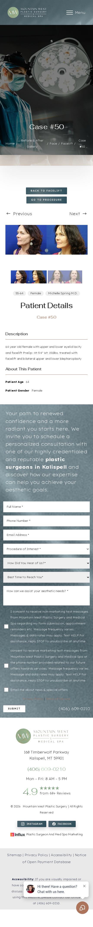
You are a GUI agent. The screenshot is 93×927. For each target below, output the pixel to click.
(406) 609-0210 (74, 708)
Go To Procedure (46, 199)
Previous (21, 213)
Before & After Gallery (32, 143)
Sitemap (14, 855)
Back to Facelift (46, 190)
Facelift (67, 143)
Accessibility (61, 855)
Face (53, 143)
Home (10, 143)
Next (75, 213)
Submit (14, 708)
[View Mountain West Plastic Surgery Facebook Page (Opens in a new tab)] (62, 824)
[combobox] (46, 549)
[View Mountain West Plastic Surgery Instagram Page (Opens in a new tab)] (31, 824)
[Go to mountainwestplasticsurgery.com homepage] (27, 12)
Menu (80, 12)
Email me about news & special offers (39, 689)
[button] (69, 13)
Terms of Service (58, 699)
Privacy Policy (33, 699)
